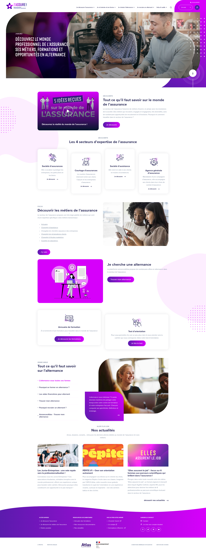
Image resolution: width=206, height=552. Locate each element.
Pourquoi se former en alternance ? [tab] (54, 387)
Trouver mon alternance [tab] (49, 401)
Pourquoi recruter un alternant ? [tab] (52, 407)
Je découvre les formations (69, 339)
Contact (145, 521)
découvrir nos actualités (154, 500)
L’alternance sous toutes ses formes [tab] (54, 380)
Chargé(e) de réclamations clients (53, 234)
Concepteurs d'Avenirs (116, 528)
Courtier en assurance (49, 241)
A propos (40, 544)
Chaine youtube (46, 528)
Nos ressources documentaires (84, 524)
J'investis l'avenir (113, 521)
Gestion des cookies (162, 544)
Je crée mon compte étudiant (153, 524)
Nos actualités (79, 528)
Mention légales (52, 544)
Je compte (111, 524)
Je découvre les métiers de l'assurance (54, 524)
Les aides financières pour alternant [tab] (54, 394)
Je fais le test (136, 343)
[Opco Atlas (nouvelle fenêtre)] (86, 545)
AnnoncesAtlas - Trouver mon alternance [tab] (51, 415)
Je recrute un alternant (144, 7)
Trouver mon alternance (121, 279)
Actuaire (44, 224)
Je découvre (111, 125)
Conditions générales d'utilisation (141, 544)
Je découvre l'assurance (84, 7)
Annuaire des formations (82, 521)
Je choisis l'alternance (125, 7)
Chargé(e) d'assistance (49, 228)
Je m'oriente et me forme (105, 7)
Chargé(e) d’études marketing (52, 237)
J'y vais (44, 252)
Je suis (183, 7)
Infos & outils (161, 7)
